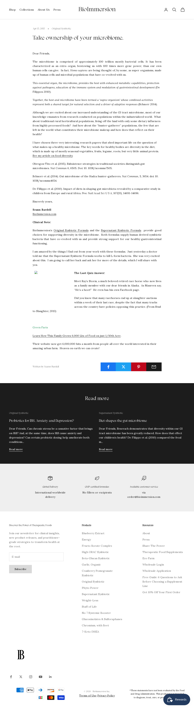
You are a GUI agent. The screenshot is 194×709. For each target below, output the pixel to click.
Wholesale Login (153, 564)
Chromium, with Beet (95, 625)
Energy (86, 539)
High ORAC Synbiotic (95, 552)
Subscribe (20, 569)
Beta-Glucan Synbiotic (96, 558)
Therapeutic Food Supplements (162, 552)
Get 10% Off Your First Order (161, 592)
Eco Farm (148, 558)
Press (57, 9)
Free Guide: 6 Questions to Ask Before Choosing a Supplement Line (162, 582)
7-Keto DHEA (90, 631)
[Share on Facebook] (108, 367)
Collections (27, 9)
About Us (44, 9)
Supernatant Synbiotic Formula (121, 230)
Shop (12, 9)
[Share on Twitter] (123, 367)
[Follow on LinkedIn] (50, 677)
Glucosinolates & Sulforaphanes (102, 619)
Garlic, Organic (91, 564)
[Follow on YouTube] (40, 677)
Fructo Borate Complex (97, 545)
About (146, 533)
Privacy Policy (106, 695)
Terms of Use (88, 695)
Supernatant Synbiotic (111, 413)
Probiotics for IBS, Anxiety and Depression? (41, 421)
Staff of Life (89, 606)
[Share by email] (153, 367)
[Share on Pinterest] (138, 367)
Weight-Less (90, 600)
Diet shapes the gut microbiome (123, 421)
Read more (16, 449)
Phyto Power (90, 588)
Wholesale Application (156, 571)
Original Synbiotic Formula (71, 230)
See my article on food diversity (53, 155)
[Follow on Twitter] (21, 677)
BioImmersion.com (44, 214)
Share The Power (153, 545)
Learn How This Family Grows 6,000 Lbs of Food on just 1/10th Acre (77, 335)
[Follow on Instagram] (31, 677)
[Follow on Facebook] (11, 677)
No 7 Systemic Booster (96, 613)
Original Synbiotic (61, 29)
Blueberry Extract (93, 533)
